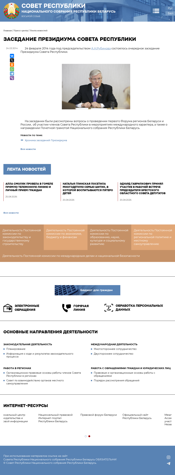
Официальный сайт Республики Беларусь (103, 416)
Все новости (28, 149)
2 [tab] (89, 436)
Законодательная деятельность (27, 344)
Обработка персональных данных (139, 308)
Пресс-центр (21, 30)
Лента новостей (39, 30)
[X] (12, 60)
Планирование (15, 349)
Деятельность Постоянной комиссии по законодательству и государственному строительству (22, 237)
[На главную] (11, 11)
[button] (156, 10)
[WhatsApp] (12, 69)
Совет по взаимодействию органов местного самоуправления (35, 382)
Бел (170, 13)
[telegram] (168, 463)
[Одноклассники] (12, 65)
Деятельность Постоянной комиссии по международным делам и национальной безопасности (71, 256)
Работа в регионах (17, 368)
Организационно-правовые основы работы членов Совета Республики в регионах (43, 374)
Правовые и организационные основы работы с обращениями (124, 374)
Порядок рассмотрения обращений (116, 380)
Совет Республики (69, 8)
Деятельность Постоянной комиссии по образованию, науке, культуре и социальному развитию (109, 237)
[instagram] (168, 457)
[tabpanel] (24, 418)
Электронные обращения (27, 308)
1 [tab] (86, 436)
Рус (170, 8)
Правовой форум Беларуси (65, 414)
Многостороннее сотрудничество (115, 349)
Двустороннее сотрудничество (113, 353)
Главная (7, 30)
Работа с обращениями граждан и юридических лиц (131, 368)
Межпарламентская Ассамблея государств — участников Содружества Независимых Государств (148, 419)
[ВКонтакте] (12, 56)
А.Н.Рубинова (101, 48)
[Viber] (12, 78)
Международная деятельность (114, 344)
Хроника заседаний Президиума (46, 140)
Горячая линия (81, 308)
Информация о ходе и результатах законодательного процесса (39, 355)
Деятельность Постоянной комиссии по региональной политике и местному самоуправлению (153, 237)
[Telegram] (12, 74)
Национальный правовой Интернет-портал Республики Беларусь (22, 418)
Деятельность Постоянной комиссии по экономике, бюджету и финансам (65, 234)
